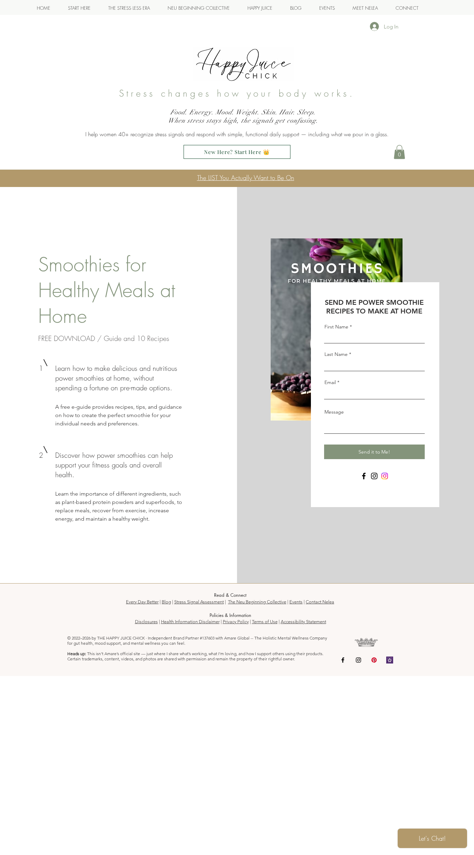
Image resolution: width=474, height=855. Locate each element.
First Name (336, 326)
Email (330, 382)
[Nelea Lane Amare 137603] (389, 660)
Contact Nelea (320, 601)
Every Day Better (142, 601)
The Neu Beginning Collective (257, 601)
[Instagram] (374, 476)
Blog (166, 601)
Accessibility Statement (303, 621)
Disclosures (146, 621)
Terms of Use (265, 621)
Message (334, 411)
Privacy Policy (236, 621)
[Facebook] (363, 476)
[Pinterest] (374, 660)
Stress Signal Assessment (199, 601)
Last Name (336, 354)
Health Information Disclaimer (190, 621)
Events (296, 601)
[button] (399, 152)
